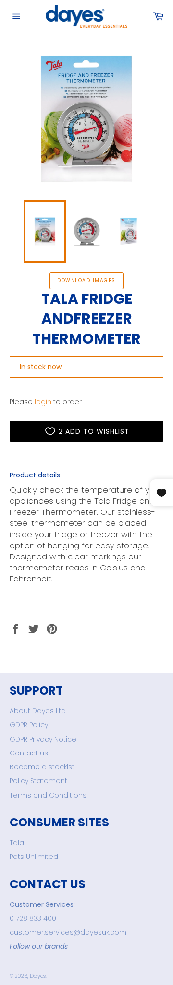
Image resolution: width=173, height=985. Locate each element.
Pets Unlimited (34, 856)
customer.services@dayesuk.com (68, 932)
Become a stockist (42, 767)
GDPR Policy (29, 725)
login (43, 401)
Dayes (38, 976)
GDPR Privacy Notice (43, 739)
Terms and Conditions (48, 795)
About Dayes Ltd (38, 711)
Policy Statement (38, 781)
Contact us (29, 753)
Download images (86, 281)
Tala (17, 842)
